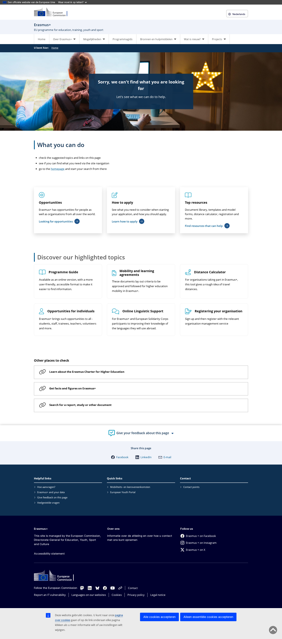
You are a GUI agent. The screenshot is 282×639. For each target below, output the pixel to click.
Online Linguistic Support (142, 311)
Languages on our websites (88, 595)
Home (41, 39)
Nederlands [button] (238, 14)
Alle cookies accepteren (159, 617)
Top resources (196, 202)
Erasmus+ (41, 528)
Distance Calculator (210, 272)
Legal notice (157, 595)
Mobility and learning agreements (136, 273)
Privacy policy (136, 595)
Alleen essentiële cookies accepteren (208, 617)
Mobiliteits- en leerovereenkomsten (130, 487)
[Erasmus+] (52, 12)
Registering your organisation (218, 311)
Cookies (117, 595)
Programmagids (123, 39)
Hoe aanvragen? (46, 487)
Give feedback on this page (52, 497)
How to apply (122, 202)
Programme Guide (63, 272)
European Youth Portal (122, 492)
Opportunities (50, 202)
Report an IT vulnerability (50, 595)
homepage (57, 169)
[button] (119, 457)
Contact (133, 588)
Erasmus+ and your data (51, 492)
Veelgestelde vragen (48, 502)
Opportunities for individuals (70, 311)
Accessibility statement (49, 553)
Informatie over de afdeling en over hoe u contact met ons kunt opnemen (139, 538)
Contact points (191, 487)
